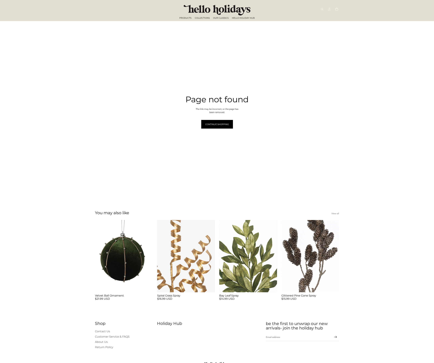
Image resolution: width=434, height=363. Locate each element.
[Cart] (336, 9)
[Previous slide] (100, 256)
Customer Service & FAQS (112, 336)
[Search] (322, 9)
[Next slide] (148, 256)
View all (335, 213)
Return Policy (104, 347)
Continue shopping (217, 124)
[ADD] (147, 287)
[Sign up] (335, 337)
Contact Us (102, 331)
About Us (101, 341)
